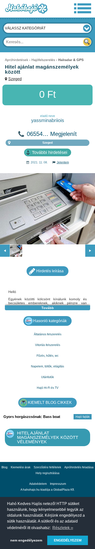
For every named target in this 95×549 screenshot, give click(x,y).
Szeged (15, 79)
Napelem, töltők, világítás (47, 366)
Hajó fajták (83, 416)
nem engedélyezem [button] (26, 540)
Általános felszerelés (47, 334)
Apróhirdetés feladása (79, 467)
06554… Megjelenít (52, 134)
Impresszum (58, 484)
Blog (4, 467)
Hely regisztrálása (47, 473)
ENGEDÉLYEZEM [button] (68, 540)
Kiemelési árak (20, 467)
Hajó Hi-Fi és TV (47, 388)
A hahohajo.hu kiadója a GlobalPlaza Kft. (47, 489)
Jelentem (63, 162)
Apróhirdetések (16, 60)
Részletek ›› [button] (62, 528)
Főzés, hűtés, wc (47, 355)
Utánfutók (47, 377)
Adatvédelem (38, 484)
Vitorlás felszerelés (47, 345)
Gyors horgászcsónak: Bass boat (31, 417)
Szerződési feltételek (47, 467)
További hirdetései (49, 152)
